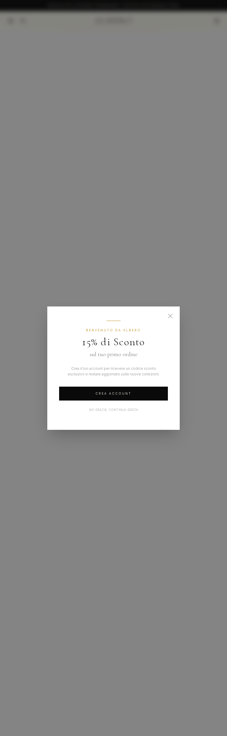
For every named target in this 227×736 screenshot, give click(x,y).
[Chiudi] (170, 316)
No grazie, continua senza (113, 409)
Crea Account (113, 393)
